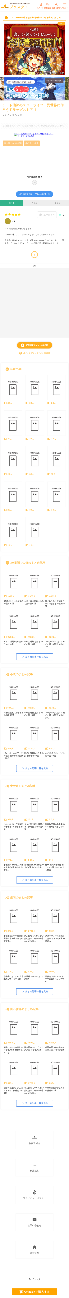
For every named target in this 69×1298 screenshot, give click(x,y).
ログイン (40, 5)
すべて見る (58, 369)
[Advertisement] (34, 302)
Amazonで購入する (34, 1292)
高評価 (11, 203)
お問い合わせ (34, 1222)
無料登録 (47, 5)
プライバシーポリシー (34, 1194)
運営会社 (34, 1249)
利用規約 (34, 1167)
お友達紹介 (34, 1139)
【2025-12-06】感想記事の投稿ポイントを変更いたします (33, 18)
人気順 (34, 203)
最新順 (57, 203)
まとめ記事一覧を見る (34, 657)
